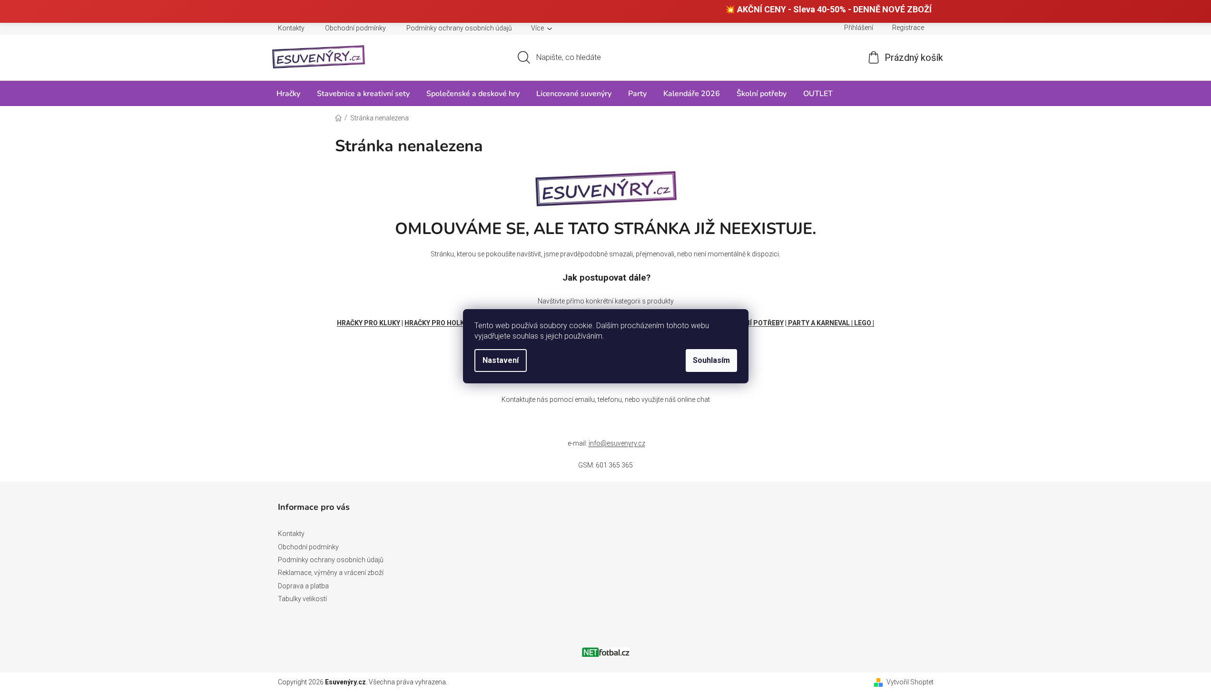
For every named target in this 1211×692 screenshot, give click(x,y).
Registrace (908, 27)
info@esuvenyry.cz (617, 443)
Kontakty (291, 28)
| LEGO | (862, 323)
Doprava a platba (303, 586)
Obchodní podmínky (355, 28)
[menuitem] (288, 93)
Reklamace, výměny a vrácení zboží (331, 572)
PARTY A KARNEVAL (819, 323)
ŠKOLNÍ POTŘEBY (756, 323)
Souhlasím (711, 360)
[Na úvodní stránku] (606, 186)
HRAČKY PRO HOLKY (436, 323)
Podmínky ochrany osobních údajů (459, 28)
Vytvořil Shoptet (910, 682)
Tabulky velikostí (302, 599)
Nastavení (500, 360)
